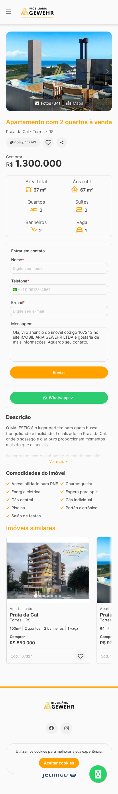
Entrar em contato (28, 250)
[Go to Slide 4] (48, 596)
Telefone (20, 280)
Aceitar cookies (59, 762)
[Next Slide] (107, 71)
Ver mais (56, 461)
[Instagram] (66, 728)
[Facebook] (52, 728)
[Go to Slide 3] (44, 596)
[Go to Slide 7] (60, 596)
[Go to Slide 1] (36, 596)
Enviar (59, 372)
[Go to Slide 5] (52, 596)
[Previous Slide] (10, 71)
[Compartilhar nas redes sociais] (61, 142)
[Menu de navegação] (8, 12)
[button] (59, 71)
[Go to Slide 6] (56, 596)
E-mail (18, 302)
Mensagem (21, 323)
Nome (17, 259)
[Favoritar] (48, 142)
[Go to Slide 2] (40, 596)
